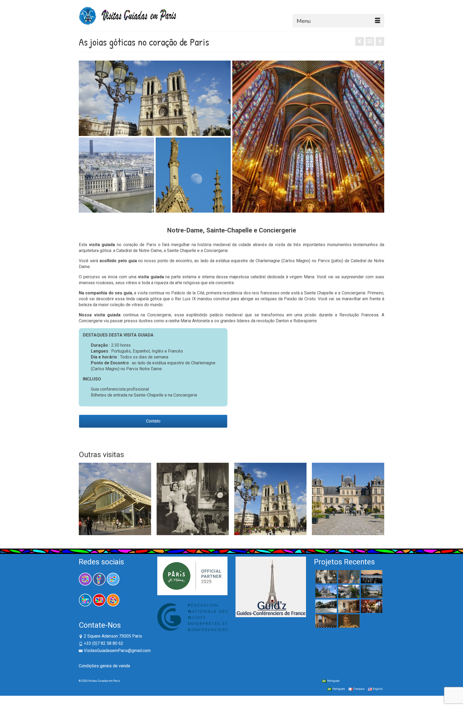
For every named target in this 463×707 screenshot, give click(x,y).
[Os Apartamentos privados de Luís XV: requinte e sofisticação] (348, 606)
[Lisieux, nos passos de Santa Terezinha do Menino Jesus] (325, 591)
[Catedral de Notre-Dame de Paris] (270, 499)
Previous (83, 499)
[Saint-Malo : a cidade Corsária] (371, 576)
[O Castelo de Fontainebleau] (348, 499)
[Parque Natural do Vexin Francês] (325, 606)
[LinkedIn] (85, 599)
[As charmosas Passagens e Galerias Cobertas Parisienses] (371, 606)
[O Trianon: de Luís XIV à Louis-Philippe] (325, 621)
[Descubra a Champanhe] (359, 41)
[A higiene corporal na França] (348, 576)
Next (379, 499)
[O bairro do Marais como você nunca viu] (380, 41)
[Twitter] (113, 578)
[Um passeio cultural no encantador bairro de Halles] (115, 499)
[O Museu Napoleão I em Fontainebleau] (348, 621)
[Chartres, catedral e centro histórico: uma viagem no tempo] (348, 591)
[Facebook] (99, 578)
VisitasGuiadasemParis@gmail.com (117, 650)
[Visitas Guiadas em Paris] (153, 16)
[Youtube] (99, 599)
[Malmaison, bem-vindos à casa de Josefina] (371, 591)
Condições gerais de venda (104, 665)
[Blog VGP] (113, 599)
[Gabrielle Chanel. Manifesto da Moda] (192, 499)
